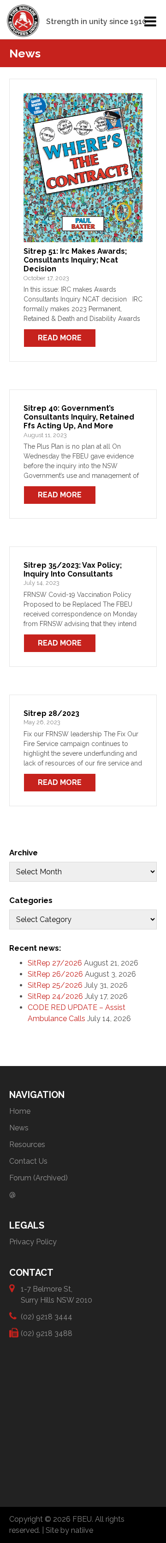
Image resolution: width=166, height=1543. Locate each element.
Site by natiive (69, 1530)
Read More (60, 337)
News (19, 1127)
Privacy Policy (33, 1241)
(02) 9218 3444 (46, 1316)
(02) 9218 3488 (46, 1333)
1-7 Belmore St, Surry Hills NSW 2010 (56, 1295)
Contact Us (28, 1161)
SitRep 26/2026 (55, 974)
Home (19, 1111)
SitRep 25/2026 (55, 985)
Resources (27, 1144)
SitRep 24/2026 (55, 996)
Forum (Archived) (38, 1177)
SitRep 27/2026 (55, 963)
